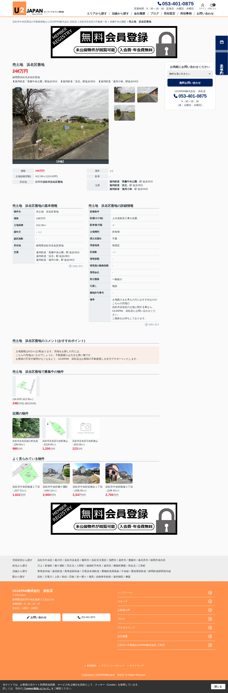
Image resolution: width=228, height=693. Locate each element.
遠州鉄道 (115, 181)
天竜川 (48, 576)
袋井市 (122, 560)
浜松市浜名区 (27, 77)
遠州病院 (118, 576)
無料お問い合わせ (190, 82)
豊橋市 (132, 560)
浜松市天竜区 (99, 560)
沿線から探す (120, 13)
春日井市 (143, 560)
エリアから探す (97, 13)
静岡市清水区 (158, 560)
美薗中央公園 (129, 181)
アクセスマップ (126, 627)
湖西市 (112, 560)
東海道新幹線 (72, 571)
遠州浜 (108, 565)
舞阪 (128, 576)
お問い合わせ (205, 13)
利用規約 (91, 665)
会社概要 (139, 13)
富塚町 (49, 565)
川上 (40, 565)
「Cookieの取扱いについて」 (37, 688)
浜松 (39, 576)
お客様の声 (124, 610)
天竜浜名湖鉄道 (91, 571)
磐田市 (85, 560)
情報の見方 (77, 266)
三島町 (142, 565)
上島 (57, 576)
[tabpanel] (136, 103)
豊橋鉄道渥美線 (111, 571)
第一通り (81, 576)
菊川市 (58, 560)
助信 (64, 576)
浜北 (124, 185)
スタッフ (123, 601)
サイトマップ (137, 665)
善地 (37, 77)
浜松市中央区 (44, 560)
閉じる (218, 686)
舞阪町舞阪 (120, 565)
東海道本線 (44, 571)
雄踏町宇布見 (94, 565)
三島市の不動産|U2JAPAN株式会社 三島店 (141, 645)
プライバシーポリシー (113, 665)
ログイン (202, 8)
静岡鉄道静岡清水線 (159, 571)
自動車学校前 (103, 576)
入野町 (81, 565)
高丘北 (71, 565)
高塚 (71, 576)
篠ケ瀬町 (60, 565)
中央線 (125, 571)
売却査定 (169, 13)
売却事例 (186, 13)
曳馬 (91, 576)
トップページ (125, 592)
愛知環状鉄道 (139, 571)
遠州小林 (127, 189)
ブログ (154, 13)
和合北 (132, 565)
